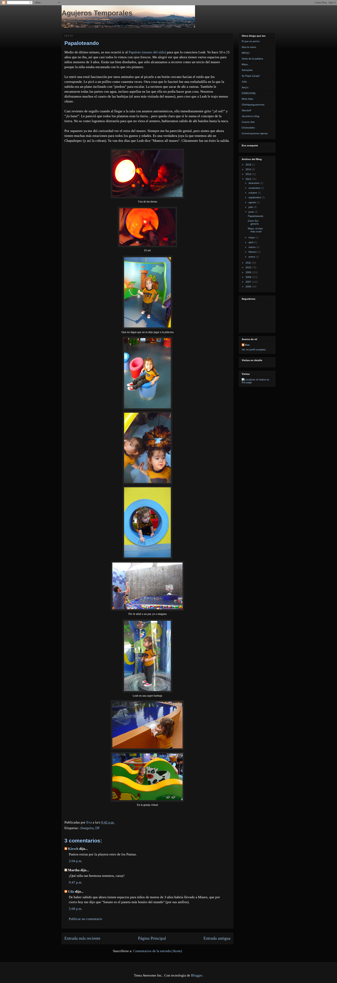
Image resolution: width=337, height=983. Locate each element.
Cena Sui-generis (253, 222)
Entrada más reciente (82, 938)
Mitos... (246, 64)
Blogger (196, 975)
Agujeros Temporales (97, 13)
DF (97, 828)
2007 (249, 281)
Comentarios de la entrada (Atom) (157, 951)
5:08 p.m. (75, 909)
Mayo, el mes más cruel (255, 230)
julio (251, 207)
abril (251, 242)
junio (252, 211)
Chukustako (248, 127)
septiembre (255, 197)
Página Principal (152, 938)
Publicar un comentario (85, 919)
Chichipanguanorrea (253, 104)
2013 (249, 174)
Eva (247, 344)
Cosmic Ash (248, 122)
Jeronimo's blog (250, 116)
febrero (253, 251)
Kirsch (73, 849)
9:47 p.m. (75, 882)
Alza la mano (249, 47)
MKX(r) (246, 52)
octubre (253, 192)
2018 (249, 164)
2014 (249, 169)
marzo (252, 247)
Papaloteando (255, 216)
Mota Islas (247, 98)
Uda (71, 891)
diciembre (254, 183)
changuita (87, 828)
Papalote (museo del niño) (147, 52)
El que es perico (251, 41)
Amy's (245, 87)
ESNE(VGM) (249, 93)
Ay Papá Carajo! (251, 75)
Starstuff (246, 110)
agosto (253, 202)
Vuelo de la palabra (252, 58)
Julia (244, 81)
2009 (249, 272)
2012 (249, 179)
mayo (252, 237)
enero (252, 256)
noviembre (255, 188)
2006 (249, 286)
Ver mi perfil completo (254, 349)
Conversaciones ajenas (255, 133)
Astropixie (247, 70)
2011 (249, 262)
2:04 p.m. (75, 861)
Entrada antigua (216, 938)
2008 (249, 277)
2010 (249, 267)
